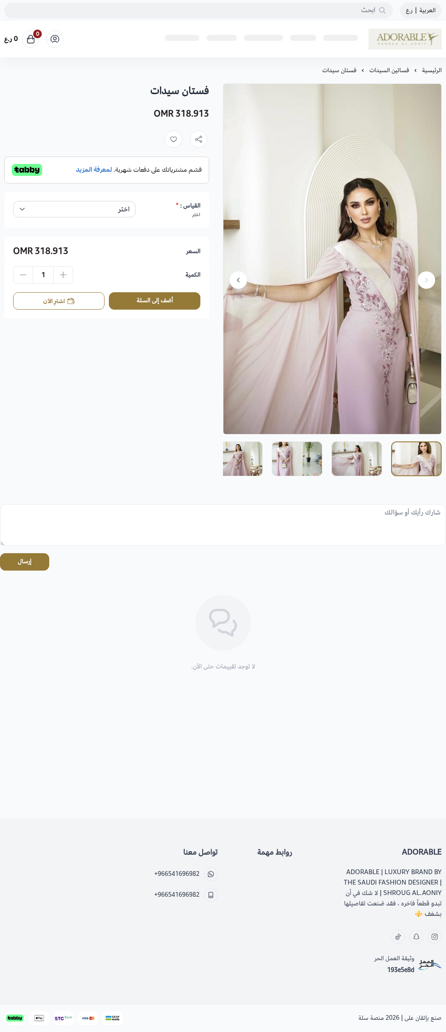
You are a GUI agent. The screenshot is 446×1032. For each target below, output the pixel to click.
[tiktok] (398, 937)
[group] (332, 259)
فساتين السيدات (389, 70)
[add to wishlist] (173, 139)
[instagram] (435, 937)
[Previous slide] (426, 280)
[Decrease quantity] (23, 275)
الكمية (193, 275)
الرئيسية (432, 70)
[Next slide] (238, 280)
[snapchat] (416, 937)
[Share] (198, 139)
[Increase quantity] (63, 275)
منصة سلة (371, 1017)
